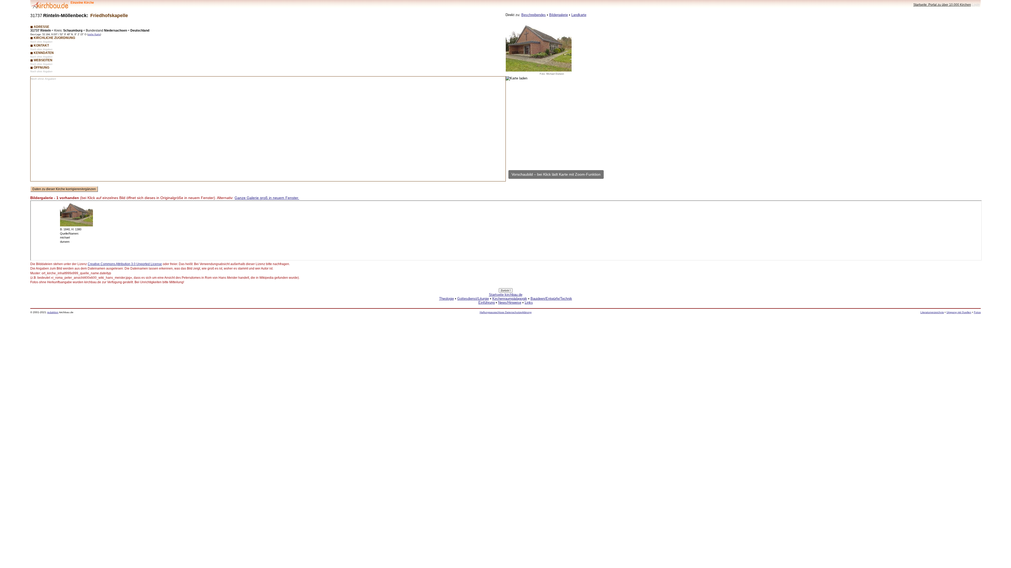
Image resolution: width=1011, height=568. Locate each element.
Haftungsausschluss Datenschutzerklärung (506, 312)
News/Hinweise (509, 303)
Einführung (486, 303)
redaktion (52, 312)
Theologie (446, 299)
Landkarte (578, 15)
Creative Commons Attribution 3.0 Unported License (125, 264)
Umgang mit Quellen (958, 312)
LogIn (976, 4)
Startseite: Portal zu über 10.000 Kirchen (942, 4)
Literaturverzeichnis (932, 312)
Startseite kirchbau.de (505, 295)
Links (529, 303)
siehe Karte (94, 34)
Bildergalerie (558, 15)
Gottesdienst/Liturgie (473, 299)
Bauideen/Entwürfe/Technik (551, 299)
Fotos (977, 312)
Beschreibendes (533, 15)
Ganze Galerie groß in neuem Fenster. (267, 198)
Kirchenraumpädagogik (509, 299)
